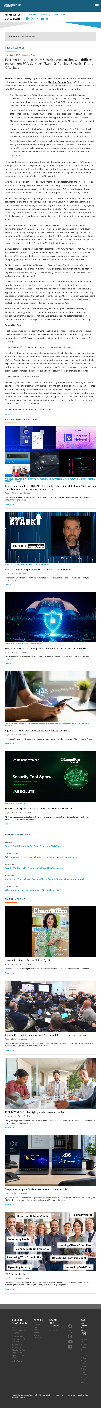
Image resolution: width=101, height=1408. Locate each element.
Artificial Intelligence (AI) (16, 479)
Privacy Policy (84, 1356)
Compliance (32, 15)
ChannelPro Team (28, 55)
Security (8, 414)
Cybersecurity (45, 15)
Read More (9, 504)
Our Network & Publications (18, 1340)
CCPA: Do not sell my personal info (84, 1377)
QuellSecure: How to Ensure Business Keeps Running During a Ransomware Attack (44, 879)
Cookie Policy (83, 1362)
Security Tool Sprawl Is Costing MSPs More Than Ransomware (38, 808)
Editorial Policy (84, 1367)
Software (17, 481)
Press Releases (15, 47)
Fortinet (9, 78)
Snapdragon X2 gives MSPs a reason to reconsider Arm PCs (37, 1189)
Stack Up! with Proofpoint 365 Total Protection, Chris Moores (38, 569)
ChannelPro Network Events (38, 1327)
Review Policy (84, 1345)
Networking (57, 479)
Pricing (55, 15)
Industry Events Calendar (37, 1335)
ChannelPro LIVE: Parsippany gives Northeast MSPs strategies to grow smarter (47, 1034)
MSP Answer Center (28, 643)
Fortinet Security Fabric (60, 82)
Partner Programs (70, 479)
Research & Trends (86, 479)
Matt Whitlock (24, 493)
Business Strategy (12, 564)
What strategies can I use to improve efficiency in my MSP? (33, 890)
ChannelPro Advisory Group (18, 1345)
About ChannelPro (19, 1327)
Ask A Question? (18, 1361)
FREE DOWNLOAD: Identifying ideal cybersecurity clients (36, 1112)
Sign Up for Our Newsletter (18, 1351)
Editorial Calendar (19, 1336)
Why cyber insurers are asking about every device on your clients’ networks (45, 648)
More (63, 15)
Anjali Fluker (23, 734)
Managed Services (44, 479)
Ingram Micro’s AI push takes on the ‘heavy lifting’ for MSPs (37, 730)
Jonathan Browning (26, 1039)
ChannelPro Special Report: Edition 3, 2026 (28, 960)
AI (24, 15)
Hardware (32, 479)
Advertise (53, 1330)
